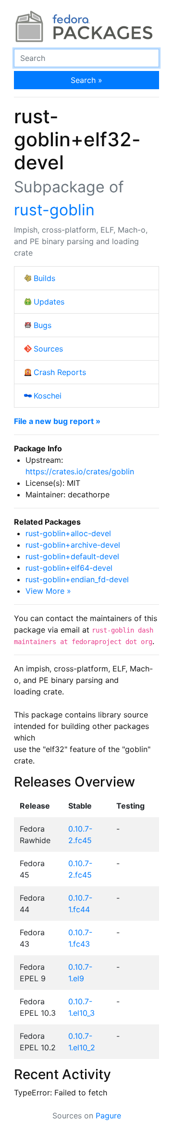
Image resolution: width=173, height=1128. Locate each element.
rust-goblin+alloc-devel (68, 533)
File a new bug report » (57, 421)
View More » (48, 591)
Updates (49, 301)
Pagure (108, 1115)
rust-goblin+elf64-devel (68, 568)
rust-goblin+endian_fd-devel (77, 579)
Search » (86, 80)
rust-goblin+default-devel (72, 556)
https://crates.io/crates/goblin (79, 471)
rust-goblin (54, 209)
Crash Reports (60, 372)
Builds (44, 278)
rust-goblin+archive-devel (72, 545)
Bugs (42, 325)
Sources (48, 348)
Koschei (48, 395)
